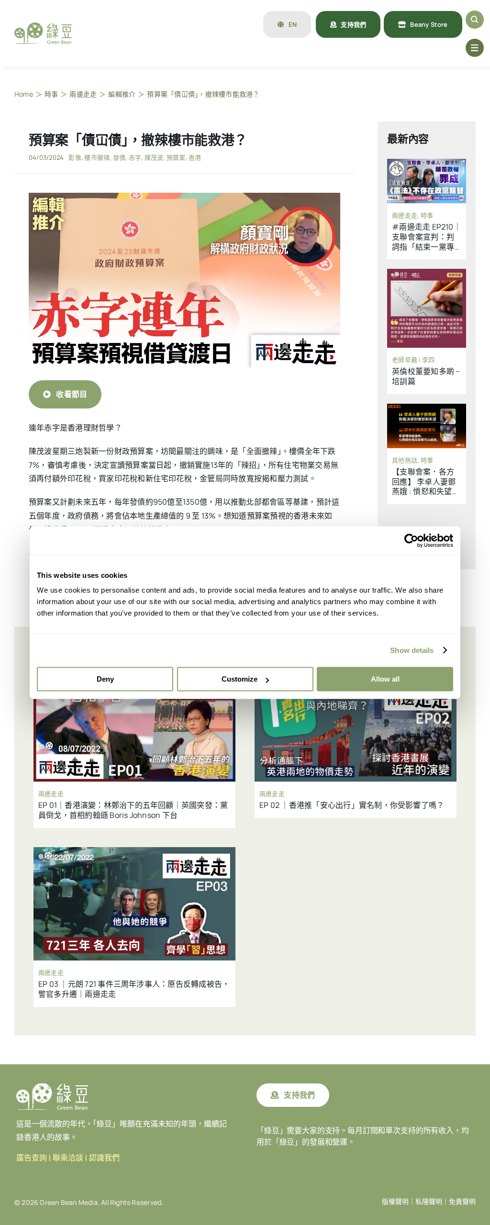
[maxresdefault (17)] (184, 196)
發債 (119, 157)
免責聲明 (462, 1201)
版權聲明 (395, 1201)
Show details (412, 650)
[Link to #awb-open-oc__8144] (475, 48)
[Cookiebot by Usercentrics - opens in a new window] (411, 540)
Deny (105, 679)
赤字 (135, 157)
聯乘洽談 (68, 1158)
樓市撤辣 (97, 157)
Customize (239, 679)
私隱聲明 (428, 1201)
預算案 (176, 157)
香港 (195, 157)
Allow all (385, 679)
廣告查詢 (31, 1158)
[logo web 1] (43, 26)
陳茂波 (154, 157)
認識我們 (104, 1158)
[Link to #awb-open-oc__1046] (475, 20)
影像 (74, 157)
